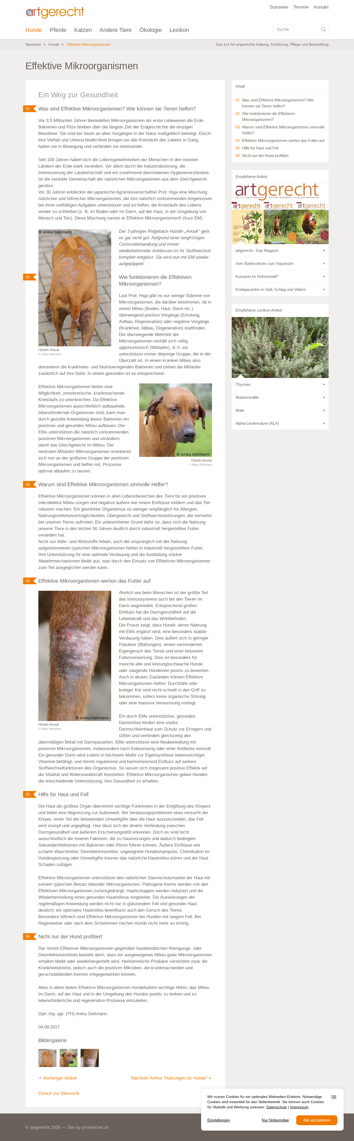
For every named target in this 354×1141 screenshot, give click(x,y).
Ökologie (150, 30)
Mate (240, 410)
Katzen (83, 30)
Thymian (243, 384)
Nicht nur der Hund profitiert (265, 155)
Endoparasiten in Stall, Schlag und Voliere (271, 289)
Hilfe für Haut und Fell (260, 148)
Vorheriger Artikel (60, 1078)
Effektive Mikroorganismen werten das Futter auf (283, 140)
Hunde (33, 30)
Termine (301, 7)
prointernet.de (95, 1127)
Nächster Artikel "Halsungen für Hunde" (169, 1078)
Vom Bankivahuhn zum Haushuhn (264, 263)
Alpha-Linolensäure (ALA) (257, 423)
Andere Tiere (116, 30)
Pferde (58, 30)
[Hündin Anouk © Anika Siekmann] (74, 287)
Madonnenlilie (247, 397)
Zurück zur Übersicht (58, 1093)
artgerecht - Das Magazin (257, 250)
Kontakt (321, 7)
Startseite (279, 7)
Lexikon (179, 30)
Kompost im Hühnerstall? (257, 276)
